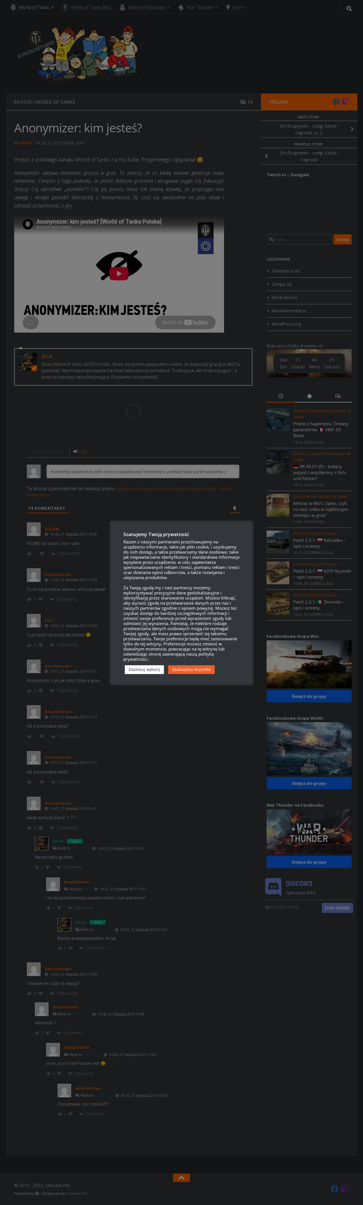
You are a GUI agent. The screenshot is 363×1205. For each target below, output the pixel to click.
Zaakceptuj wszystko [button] (191, 669)
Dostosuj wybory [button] (144, 669)
